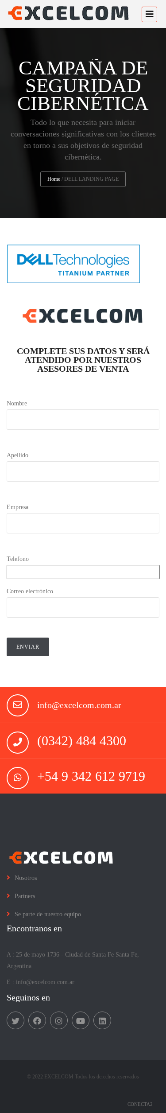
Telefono (18, 559)
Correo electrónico (30, 591)
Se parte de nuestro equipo (48, 914)
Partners (25, 896)
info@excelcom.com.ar (79, 705)
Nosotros (26, 878)
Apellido (17, 455)
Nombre (17, 403)
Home (53, 179)
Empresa (17, 507)
